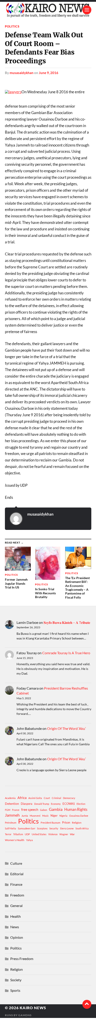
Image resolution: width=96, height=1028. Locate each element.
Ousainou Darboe (78, 815)
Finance (16, 884)
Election (81, 803)
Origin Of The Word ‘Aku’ (66, 728)
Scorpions (42, 828)
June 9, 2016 (48, 73)
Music (45, 815)
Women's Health (14, 840)
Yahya (29, 840)
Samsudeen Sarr (26, 828)
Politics (12, 26)
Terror (8, 834)
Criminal (56, 797)
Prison (66, 822)
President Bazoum (50, 822)
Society (15, 980)
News (14, 927)
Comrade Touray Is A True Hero (66, 653)
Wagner (63, 834)
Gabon (43, 809)
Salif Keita (10, 828)
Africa (22, 797)
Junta (24, 815)
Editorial (16, 874)
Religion (76, 822)
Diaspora (26, 803)
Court (47, 797)
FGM (7, 809)
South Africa (82, 828)
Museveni (35, 815)
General (16, 905)
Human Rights (75, 809)
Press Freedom (21, 958)
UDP (27, 834)
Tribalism (18, 834)
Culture (16, 863)
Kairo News (33, 1007)
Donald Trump (41, 803)
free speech (29, 809)
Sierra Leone (67, 828)
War (72, 834)
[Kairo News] (48, 10)
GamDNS (24, 1015)
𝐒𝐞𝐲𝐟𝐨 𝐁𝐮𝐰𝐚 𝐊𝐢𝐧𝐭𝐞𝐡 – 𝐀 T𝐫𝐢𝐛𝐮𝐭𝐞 (67, 622)
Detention (12, 803)
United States (39, 834)
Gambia (56, 809)
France (15, 809)
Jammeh (12, 815)
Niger (54, 815)
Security (53, 828)
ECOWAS (69, 803)
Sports (15, 990)
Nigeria (63, 815)
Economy (56, 803)
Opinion (16, 937)
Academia (10, 797)
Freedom (17, 895)
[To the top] (86, 1004)
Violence (53, 834)
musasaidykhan (21, 73)
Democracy (69, 797)
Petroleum (10, 822)
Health (15, 916)
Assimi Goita (35, 797)
